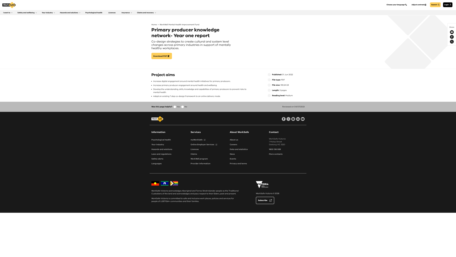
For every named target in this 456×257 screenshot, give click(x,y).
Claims (194, 154)
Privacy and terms (238, 163)
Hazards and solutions (161, 149)
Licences (195, 149)
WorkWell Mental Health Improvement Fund (179, 24)
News (232, 154)
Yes (178, 106)
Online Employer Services (202, 144)
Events (233, 159)
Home (154, 24)
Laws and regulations (161, 154)
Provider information (200, 163)
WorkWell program (199, 159)
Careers (233, 144)
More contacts (276, 154)
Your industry (157, 144)
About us (234, 139)
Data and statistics (239, 149)
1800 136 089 (275, 149)
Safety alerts (157, 159)
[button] (7, 13)
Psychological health (161, 139)
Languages (156, 163)
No (186, 106)
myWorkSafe (196, 139)
